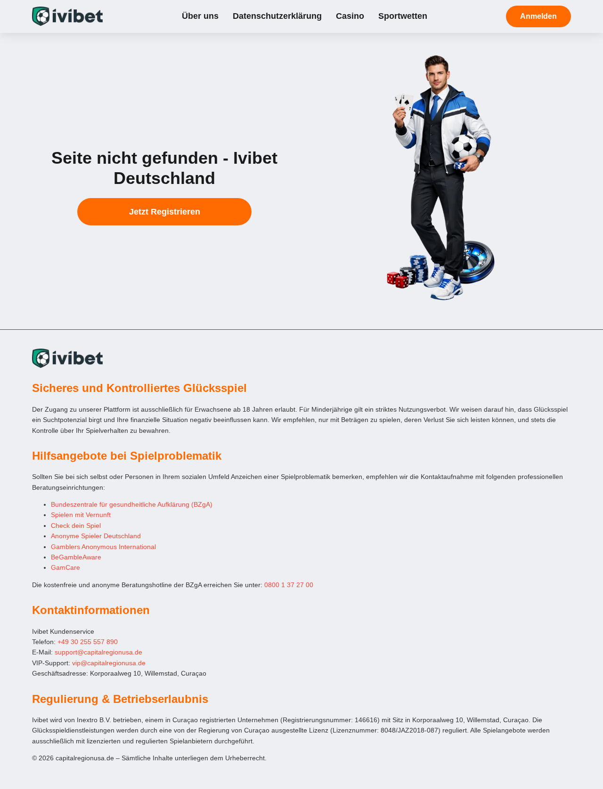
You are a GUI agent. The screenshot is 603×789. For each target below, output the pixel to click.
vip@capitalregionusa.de (109, 663)
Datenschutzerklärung (277, 16)
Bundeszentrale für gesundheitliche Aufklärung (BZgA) (131, 504)
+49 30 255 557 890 (87, 642)
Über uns (200, 16)
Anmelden (538, 16)
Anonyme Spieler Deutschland (96, 536)
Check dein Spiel (76, 525)
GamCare (65, 567)
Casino (350, 16)
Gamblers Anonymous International (103, 546)
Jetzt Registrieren (164, 211)
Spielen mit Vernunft (81, 514)
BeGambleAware (76, 557)
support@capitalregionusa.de (98, 652)
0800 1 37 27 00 (288, 585)
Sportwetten (402, 16)
